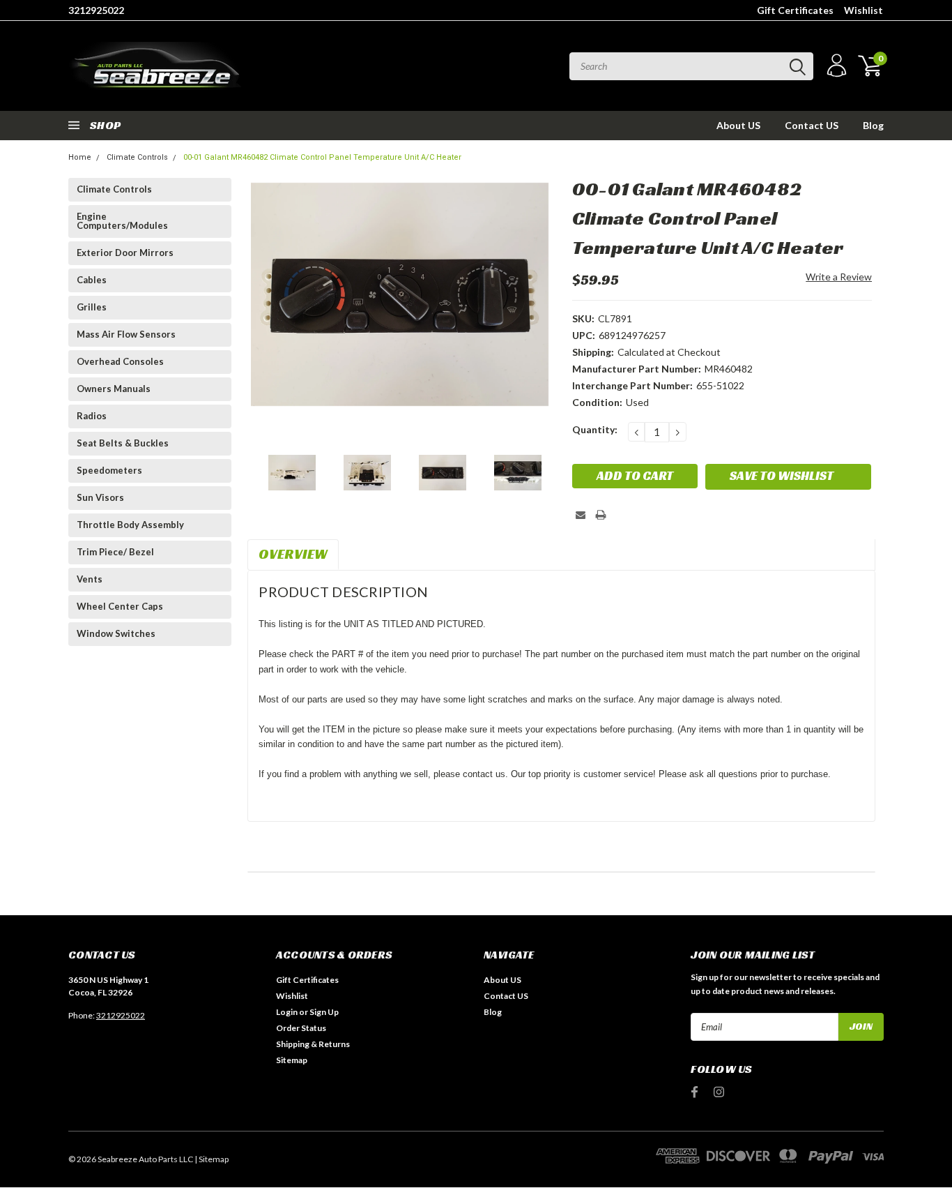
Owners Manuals (114, 388)
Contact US (811, 125)
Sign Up (324, 1012)
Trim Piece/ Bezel (115, 551)
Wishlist (863, 10)
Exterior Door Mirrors (125, 252)
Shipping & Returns (313, 1044)
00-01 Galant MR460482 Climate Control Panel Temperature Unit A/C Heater (322, 157)
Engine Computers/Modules (122, 221)
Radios (92, 415)
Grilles (92, 307)
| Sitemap (211, 1159)
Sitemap (291, 1060)
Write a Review (839, 277)
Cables (92, 279)
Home (79, 157)
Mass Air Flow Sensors (126, 334)
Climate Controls (137, 157)
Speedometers (109, 470)
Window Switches (116, 633)
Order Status (301, 1028)
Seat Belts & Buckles (123, 443)
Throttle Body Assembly (130, 524)
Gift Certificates (795, 10)
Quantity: (594, 429)
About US (738, 125)
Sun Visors (100, 497)
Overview (293, 554)
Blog (873, 125)
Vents (89, 579)
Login (287, 1012)
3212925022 (96, 10)
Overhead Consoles (120, 361)
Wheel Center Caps (120, 606)
